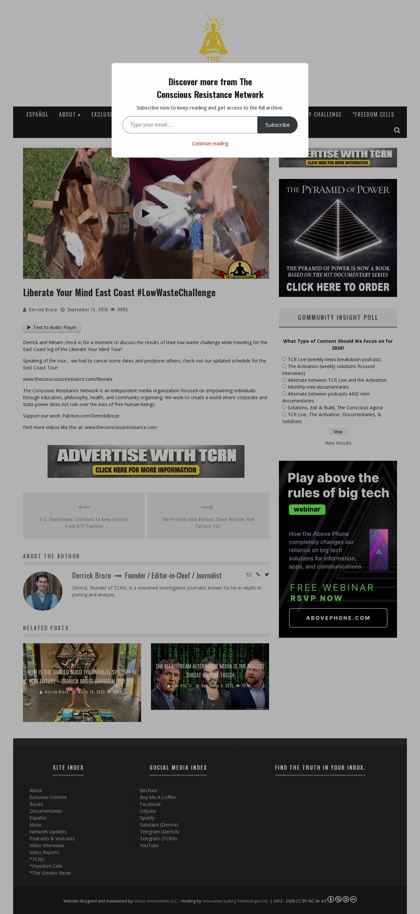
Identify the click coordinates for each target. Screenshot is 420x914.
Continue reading (210, 143)
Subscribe (277, 124)
